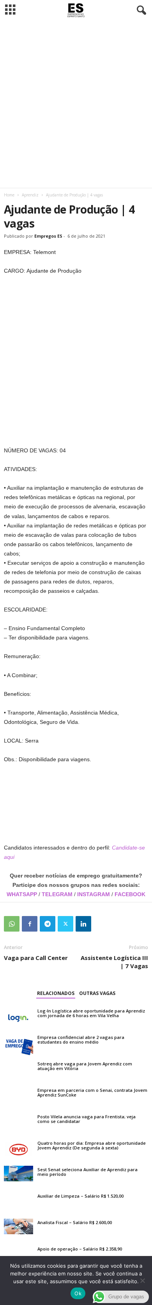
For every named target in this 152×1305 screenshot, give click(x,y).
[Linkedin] (83, 924)
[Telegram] (47, 924)
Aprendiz (30, 195)
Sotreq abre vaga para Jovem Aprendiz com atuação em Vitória (84, 1066)
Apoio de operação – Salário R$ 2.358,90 (79, 1249)
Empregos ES (48, 236)
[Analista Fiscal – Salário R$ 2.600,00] (18, 1226)
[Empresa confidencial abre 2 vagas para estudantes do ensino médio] (18, 1044)
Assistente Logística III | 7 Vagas (114, 962)
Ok (77, 1293)
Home (9, 195)
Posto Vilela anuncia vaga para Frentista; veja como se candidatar (86, 1119)
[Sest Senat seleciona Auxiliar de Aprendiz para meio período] (18, 1173)
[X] (65, 924)
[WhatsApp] (11, 924)
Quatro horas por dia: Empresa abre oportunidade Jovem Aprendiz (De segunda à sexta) (91, 1145)
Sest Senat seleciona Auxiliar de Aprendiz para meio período (87, 1172)
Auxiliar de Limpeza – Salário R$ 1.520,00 (80, 1196)
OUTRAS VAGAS (97, 993)
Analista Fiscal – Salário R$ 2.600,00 (74, 1222)
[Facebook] (29, 924)
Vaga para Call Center (36, 958)
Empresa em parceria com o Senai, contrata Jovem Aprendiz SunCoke (92, 1092)
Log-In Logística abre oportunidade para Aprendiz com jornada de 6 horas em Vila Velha (91, 1013)
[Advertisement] (76, 104)
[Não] (142, 1280)
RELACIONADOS (55, 993)
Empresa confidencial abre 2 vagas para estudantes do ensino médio (80, 1039)
